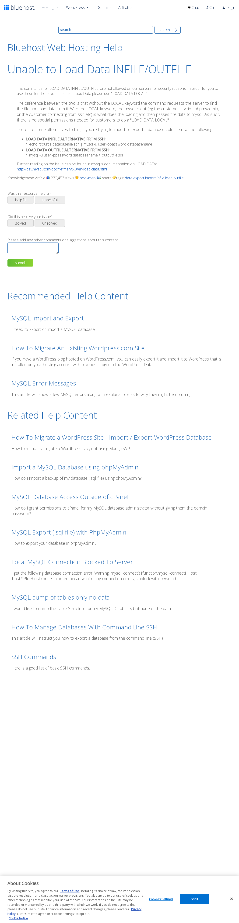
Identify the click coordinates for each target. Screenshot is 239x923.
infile (160, 177)
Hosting (48, 7)
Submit (20, 262)
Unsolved (49, 223)
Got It (194, 899)
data (128, 177)
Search (164, 29)
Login (230, 7)
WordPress (75, 7)
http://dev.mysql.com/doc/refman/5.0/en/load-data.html (62, 169)
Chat (194, 7)
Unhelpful (50, 199)
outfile (178, 177)
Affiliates (125, 7)
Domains (103, 7)
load (168, 177)
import (150, 177)
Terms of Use (69, 891)
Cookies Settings (161, 899)
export (138, 177)
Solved (20, 223)
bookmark (87, 177)
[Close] (231, 899)
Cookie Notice (18, 918)
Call (211, 7)
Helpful (20, 199)
